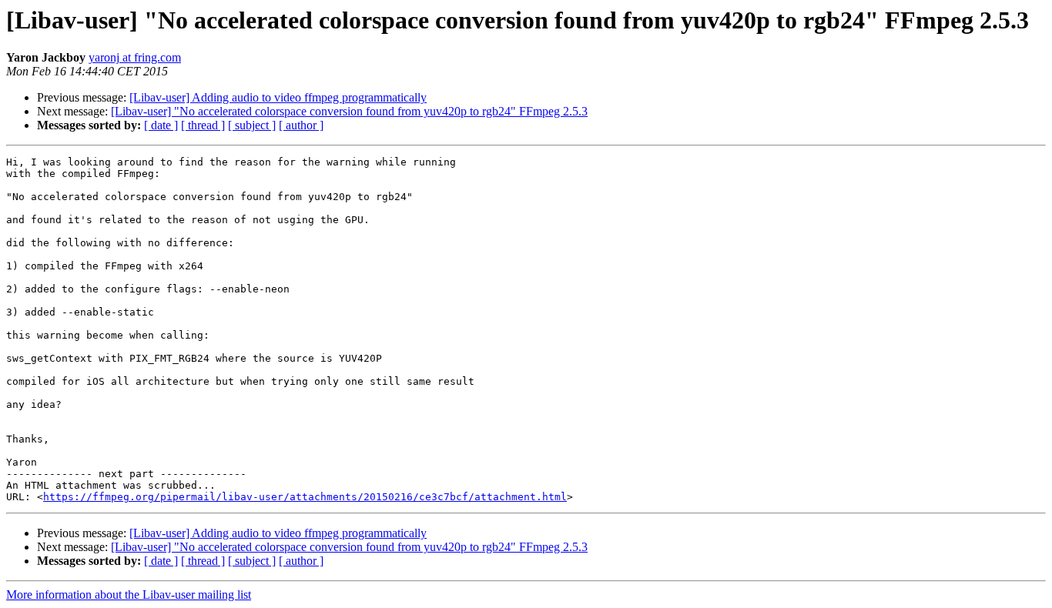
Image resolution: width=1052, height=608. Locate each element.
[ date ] (161, 125)
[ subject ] (252, 125)
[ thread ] (203, 125)
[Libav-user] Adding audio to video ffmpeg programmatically (278, 97)
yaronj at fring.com (135, 57)
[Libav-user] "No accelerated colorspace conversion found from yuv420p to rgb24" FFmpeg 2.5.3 (349, 111)
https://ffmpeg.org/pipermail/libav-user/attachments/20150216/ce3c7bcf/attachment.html (305, 497)
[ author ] (301, 125)
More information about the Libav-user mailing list (128, 594)
